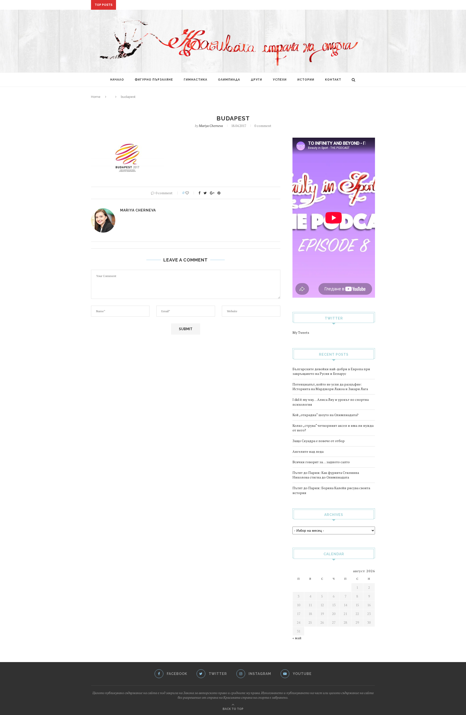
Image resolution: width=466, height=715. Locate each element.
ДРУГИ (256, 79)
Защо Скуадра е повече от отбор (318, 440)
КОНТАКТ (333, 79)
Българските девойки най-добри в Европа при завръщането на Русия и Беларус (331, 371)
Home (95, 97)
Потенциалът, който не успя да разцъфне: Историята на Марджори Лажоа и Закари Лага (330, 386)
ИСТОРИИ (305, 79)
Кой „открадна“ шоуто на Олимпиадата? (325, 414)
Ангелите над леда (308, 451)
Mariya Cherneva (211, 125)
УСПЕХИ (280, 79)
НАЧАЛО (117, 79)
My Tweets (300, 332)
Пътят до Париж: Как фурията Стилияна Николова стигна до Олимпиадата (325, 475)
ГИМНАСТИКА (195, 79)
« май (296, 638)
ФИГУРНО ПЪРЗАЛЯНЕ (154, 79)
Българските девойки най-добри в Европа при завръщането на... (180, 5)
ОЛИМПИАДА (229, 79)
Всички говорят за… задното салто (321, 462)
